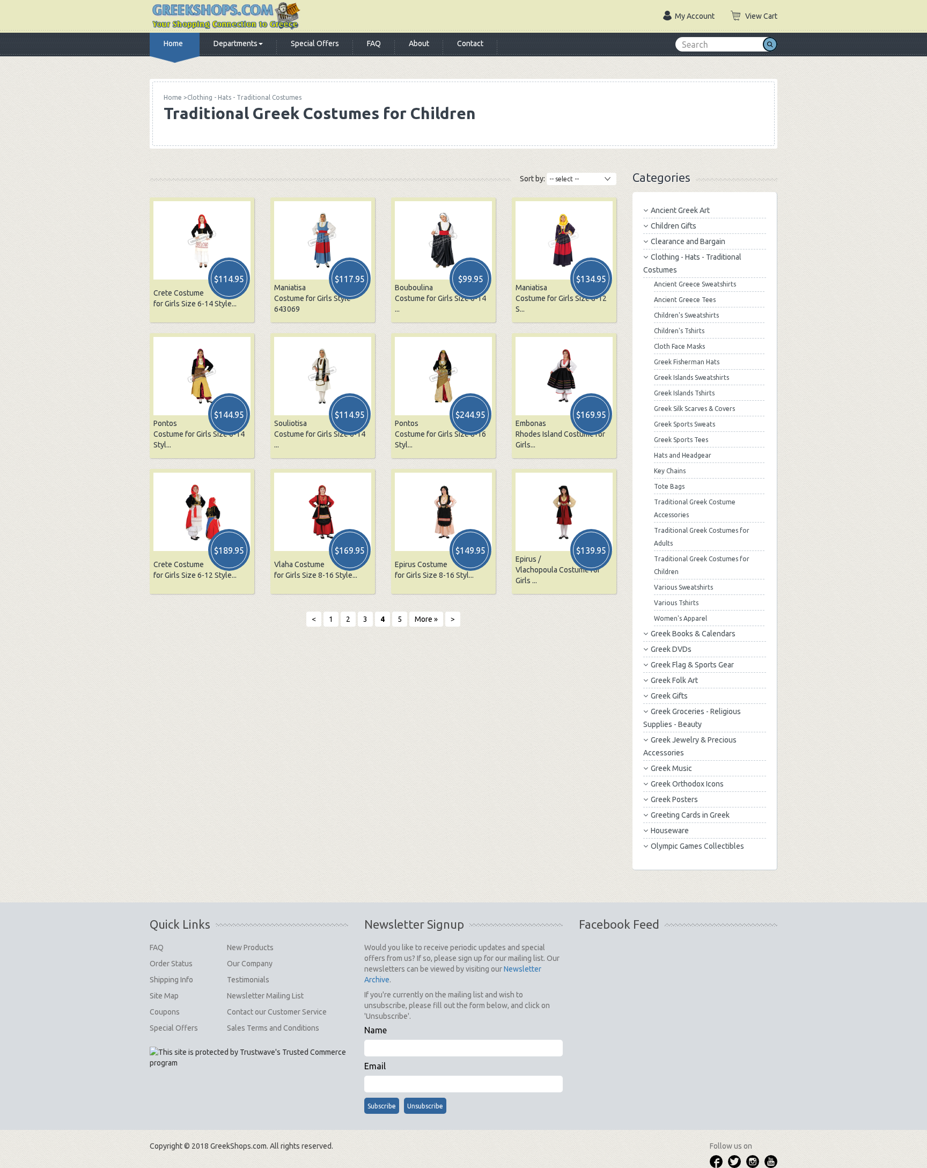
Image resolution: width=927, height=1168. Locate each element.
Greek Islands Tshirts (684, 393)
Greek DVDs (671, 649)
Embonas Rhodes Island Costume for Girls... (560, 434)
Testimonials (248, 979)
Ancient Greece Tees (685, 299)
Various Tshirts (676, 602)
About (419, 43)
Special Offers (315, 43)
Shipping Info (171, 979)
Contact (470, 43)
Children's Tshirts (679, 330)
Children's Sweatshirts (686, 315)
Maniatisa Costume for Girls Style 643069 (312, 298)
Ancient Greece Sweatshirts (695, 284)
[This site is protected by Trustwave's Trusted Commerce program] (249, 1057)
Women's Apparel (680, 618)
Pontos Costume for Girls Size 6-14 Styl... (199, 434)
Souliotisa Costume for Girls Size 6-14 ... (319, 434)
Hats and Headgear (682, 455)
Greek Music (671, 768)
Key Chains (670, 470)
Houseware (670, 830)
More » (426, 619)
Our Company (250, 963)
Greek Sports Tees (681, 439)
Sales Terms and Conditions (273, 1028)
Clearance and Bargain (688, 241)
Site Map (164, 995)
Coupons (165, 1012)
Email (375, 1066)
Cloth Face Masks (679, 346)
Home (173, 43)
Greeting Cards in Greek (690, 815)
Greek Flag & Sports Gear (692, 664)
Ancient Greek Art (680, 210)
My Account (695, 16)
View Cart (761, 16)
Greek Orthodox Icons (687, 784)
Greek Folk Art (674, 680)
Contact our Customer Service (277, 1012)
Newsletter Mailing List (265, 995)
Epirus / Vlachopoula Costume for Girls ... (558, 570)
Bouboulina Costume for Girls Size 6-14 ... (440, 298)
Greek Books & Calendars (693, 633)
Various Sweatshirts (683, 587)
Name (375, 1030)
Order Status (171, 963)
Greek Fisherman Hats (686, 361)
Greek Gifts (669, 696)
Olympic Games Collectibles (697, 846)
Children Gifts (673, 226)
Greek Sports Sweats (684, 424)
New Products (250, 947)
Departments (236, 43)
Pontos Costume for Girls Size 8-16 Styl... (440, 434)
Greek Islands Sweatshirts (691, 377)
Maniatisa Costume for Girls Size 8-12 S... (561, 298)
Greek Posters (674, 799)
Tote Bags (669, 486)
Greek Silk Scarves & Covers (694, 408)
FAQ (374, 43)
